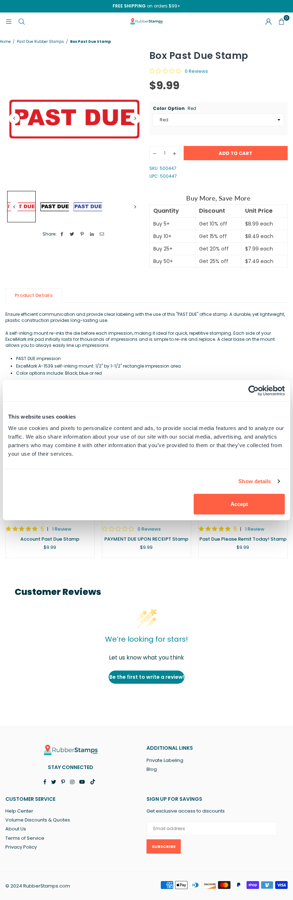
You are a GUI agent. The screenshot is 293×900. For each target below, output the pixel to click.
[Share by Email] (102, 234)
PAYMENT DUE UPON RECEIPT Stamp (146, 539)
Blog (151, 769)
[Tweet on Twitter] (72, 234)
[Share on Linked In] (92, 234)
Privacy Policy (21, 847)
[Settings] (268, 21)
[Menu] (8, 21)
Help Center (19, 811)
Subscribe (163, 846)
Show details (254, 481)
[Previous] (14, 118)
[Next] (135, 118)
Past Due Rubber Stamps (40, 41)
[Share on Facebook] (62, 234)
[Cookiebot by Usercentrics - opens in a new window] (253, 390)
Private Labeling (164, 760)
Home (5, 41)
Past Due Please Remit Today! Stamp (243, 539)
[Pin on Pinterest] (82, 234)
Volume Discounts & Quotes (37, 819)
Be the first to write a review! (146, 677)
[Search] (21, 21)
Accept (239, 504)
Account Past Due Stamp (49, 539)
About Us (15, 828)
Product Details (34, 295)
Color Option (174, 108)
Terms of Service (24, 838)
